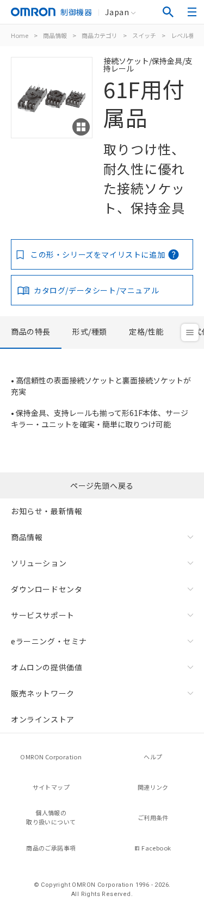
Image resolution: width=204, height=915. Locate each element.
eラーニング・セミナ (49, 641)
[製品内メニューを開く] (190, 332)
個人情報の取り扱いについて (51, 817)
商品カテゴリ (100, 35)
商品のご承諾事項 (51, 847)
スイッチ (144, 35)
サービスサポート (43, 615)
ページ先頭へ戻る (102, 485)
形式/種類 (89, 331)
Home (19, 35)
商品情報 (55, 35)
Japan (117, 12)
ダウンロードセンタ (46, 589)
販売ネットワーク (43, 693)
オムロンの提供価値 (46, 667)
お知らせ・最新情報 (46, 511)
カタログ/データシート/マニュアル (96, 290)
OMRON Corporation (51, 756)
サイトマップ (51, 787)
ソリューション (38, 563)
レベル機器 (186, 35)
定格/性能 (146, 331)
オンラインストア (43, 719)
